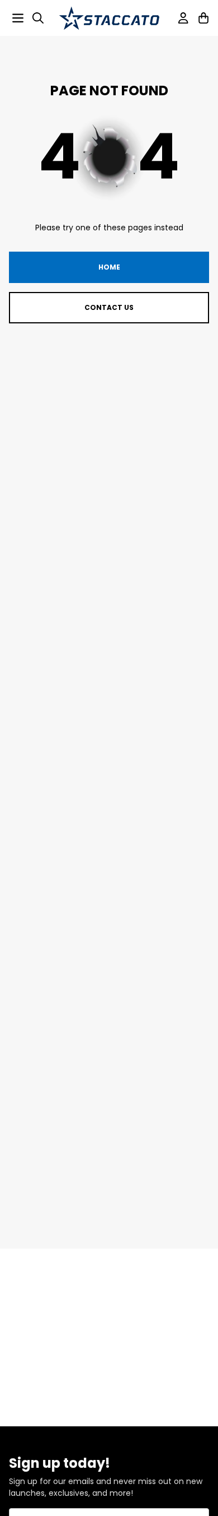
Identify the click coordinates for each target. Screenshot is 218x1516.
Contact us (109, 307)
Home (109, 267)
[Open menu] (17, 18)
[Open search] (38, 18)
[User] (183, 18)
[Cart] (203, 18)
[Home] (109, 18)
